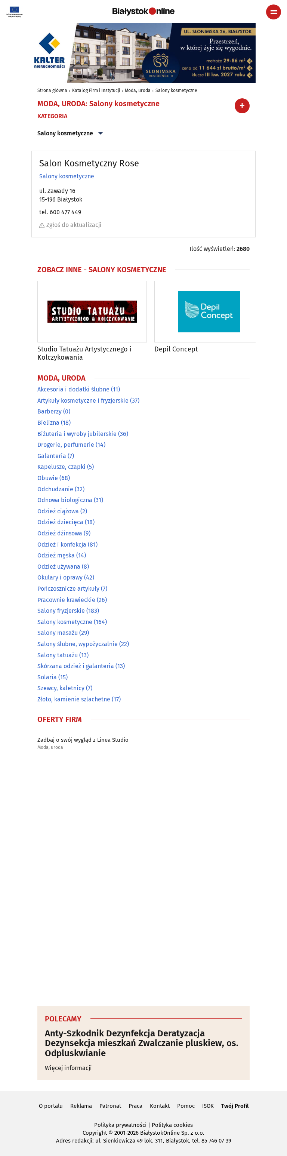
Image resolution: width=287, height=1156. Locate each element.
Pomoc (186, 1106)
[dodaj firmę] (242, 105)
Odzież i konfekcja (61, 544)
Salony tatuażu (57, 655)
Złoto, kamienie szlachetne (73, 699)
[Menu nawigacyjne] (273, 11)
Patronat (110, 1106)
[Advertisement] (143, 880)
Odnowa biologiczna (64, 500)
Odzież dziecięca (60, 522)
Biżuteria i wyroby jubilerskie (77, 433)
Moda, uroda (138, 90)
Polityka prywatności (120, 1125)
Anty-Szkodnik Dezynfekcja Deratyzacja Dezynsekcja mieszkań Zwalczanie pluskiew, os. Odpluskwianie (141, 1043)
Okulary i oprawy (60, 577)
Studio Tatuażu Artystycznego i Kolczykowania (84, 353)
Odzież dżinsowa (59, 533)
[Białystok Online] (143, 11)
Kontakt (160, 1106)
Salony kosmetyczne (176, 90)
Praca (135, 1106)
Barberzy (49, 411)
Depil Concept (176, 349)
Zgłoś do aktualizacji (74, 224)
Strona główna (52, 90)
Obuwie (47, 478)
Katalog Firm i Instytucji (96, 90)
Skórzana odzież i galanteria (75, 666)
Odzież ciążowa (58, 511)
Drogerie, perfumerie (65, 444)
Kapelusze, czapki (61, 466)
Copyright (95, 1132)
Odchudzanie (55, 489)
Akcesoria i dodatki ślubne (73, 389)
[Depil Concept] (209, 311)
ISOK (208, 1106)
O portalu (51, 1106)
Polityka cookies (172, 1125)
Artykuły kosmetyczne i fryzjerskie (83, 400)
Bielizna (48, 422)
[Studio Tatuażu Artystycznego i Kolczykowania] (92, 311)
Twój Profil (235, 1106)
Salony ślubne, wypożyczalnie (77, 644)
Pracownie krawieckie (66, 599)
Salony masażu (57, 632)
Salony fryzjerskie (61, 610)
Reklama (81, 1106)
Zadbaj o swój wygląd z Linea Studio (83, 740)
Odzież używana (58, 566)
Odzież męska (56, 555)
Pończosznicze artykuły (68, 588)
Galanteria (51, 455)
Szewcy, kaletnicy (60, 688)
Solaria (47, 677)
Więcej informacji (68, 1068)
